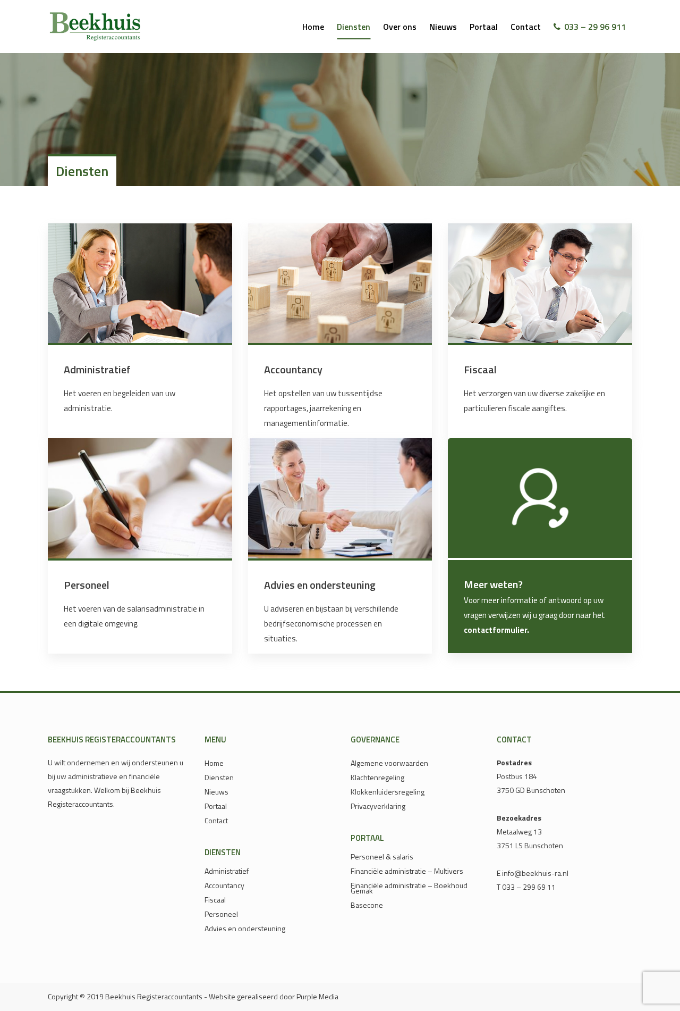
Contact (216, 820)
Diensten (219, 777)
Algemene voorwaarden (389, 763)
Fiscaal (480, 369)
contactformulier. (496, 630)
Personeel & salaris (382, 856)
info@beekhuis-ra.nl (535, 873)
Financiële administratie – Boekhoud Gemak (409, 888)
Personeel (86, 584)
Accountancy (293, 369)
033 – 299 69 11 (529, 886)
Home (214, 763)
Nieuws (216, 792)
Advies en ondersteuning (320, 584)
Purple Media (317, 996)
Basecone (367, 905)
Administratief (97, 369)
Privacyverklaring (378, 806)
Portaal (216, 806)
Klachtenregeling (377, 777)
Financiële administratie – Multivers (407, 871)
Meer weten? (493, 584)
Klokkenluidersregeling (387, 792)
